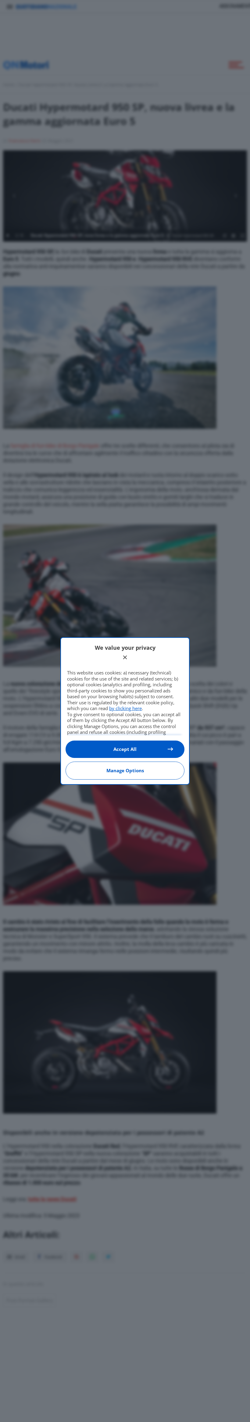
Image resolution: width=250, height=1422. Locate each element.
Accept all (125, 749)
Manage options (125, 770)
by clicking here (125, 708)
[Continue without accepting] (125, 657)
